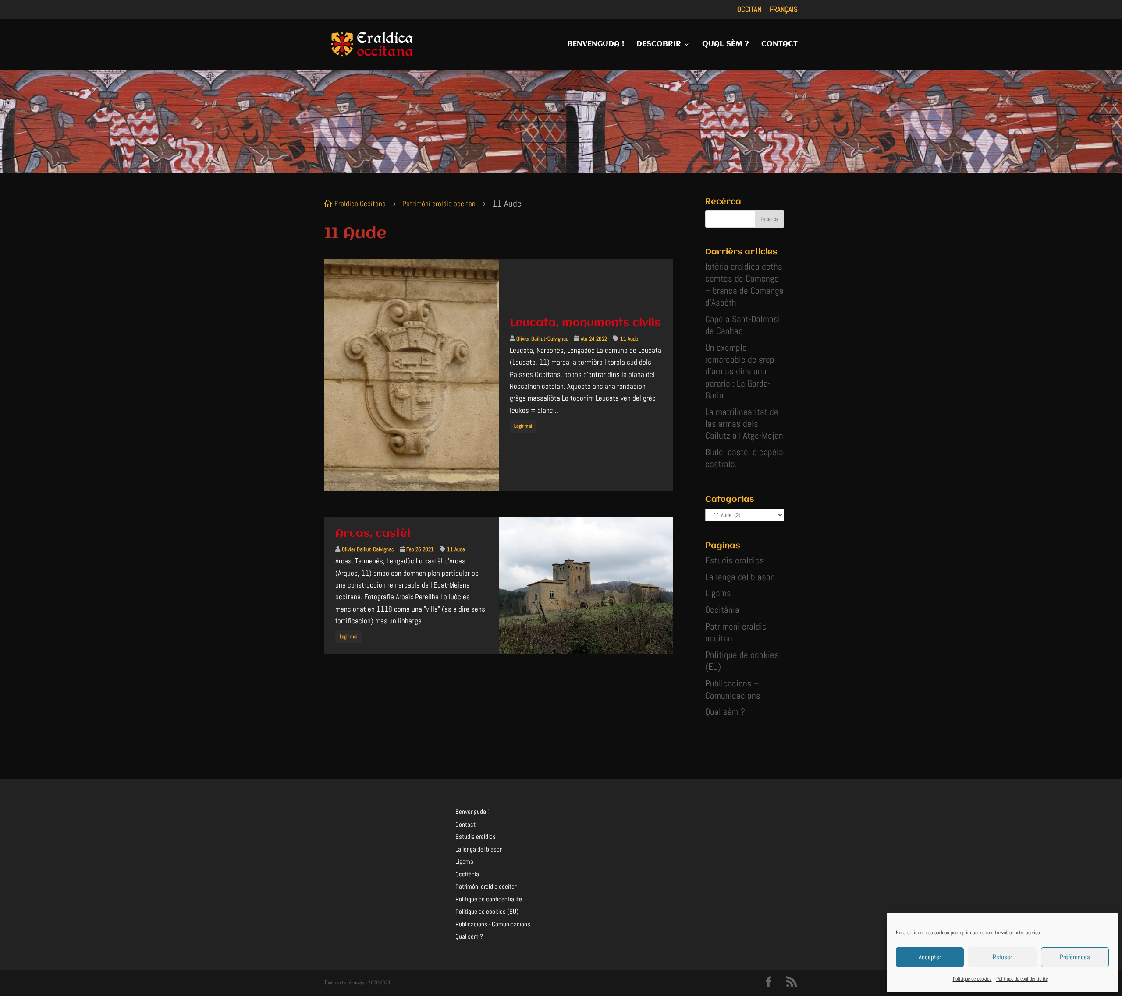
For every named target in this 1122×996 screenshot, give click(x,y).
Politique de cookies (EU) (486, 911)
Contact (465, 824)
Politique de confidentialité (1022, 978)
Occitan (749, 10)
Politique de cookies (972, 978)
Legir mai (523, 425)
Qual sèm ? (725, 712)
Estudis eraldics (734, 560)
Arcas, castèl (372, 533)
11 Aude (629, 338)
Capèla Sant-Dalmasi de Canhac (742, 325)
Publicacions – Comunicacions (732, 689)
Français (784, 10)
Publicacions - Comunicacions (492, 924)
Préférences (1075, 957)
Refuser (1002, 957)
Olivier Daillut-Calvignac (542, 338)
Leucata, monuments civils (585, 323)
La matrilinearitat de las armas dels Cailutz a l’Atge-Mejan (744, 424)
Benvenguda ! (472, 811)
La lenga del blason (740, 577)
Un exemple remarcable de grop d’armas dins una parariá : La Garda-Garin (739, 371)
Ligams (718, 593)
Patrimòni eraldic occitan (486, 886)
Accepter (930, 957)
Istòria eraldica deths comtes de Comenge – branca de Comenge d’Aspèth (744, 284)
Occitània (722, 610)
